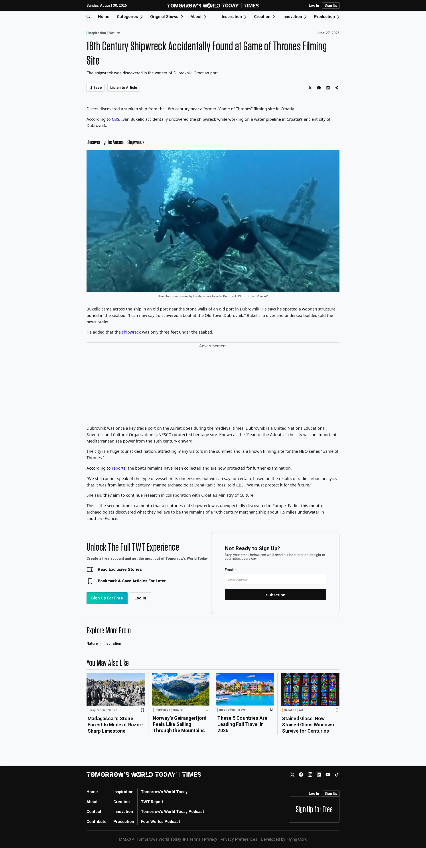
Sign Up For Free (107, 598)
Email (229, 570)
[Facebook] (301, 774)
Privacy (210, 839)
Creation (290, 710)
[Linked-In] (319, 774)
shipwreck (131, 332)
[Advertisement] (213, 384)
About (92, 801)
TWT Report (152, 801)
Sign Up (331, 5)
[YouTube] (328, 774)
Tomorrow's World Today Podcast (172, 811)
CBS (115, 119)
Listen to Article (123, 87)
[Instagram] (310, 774)
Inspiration (97, 33)
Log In (314, 5)
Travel (242, 709)
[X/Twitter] (292, 774)
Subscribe (275, 595)
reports (119, 468)
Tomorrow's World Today (164, 791)
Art (301, 710)
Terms (195, 839)
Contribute (96, 821)
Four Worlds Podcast (160, 821)
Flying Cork (296, 839)
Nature (114, 33)
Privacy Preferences (239, 839)
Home (103, 16)
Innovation (123, 811)
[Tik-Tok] (336, 774)
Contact (94, 811)
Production (123, 821)
